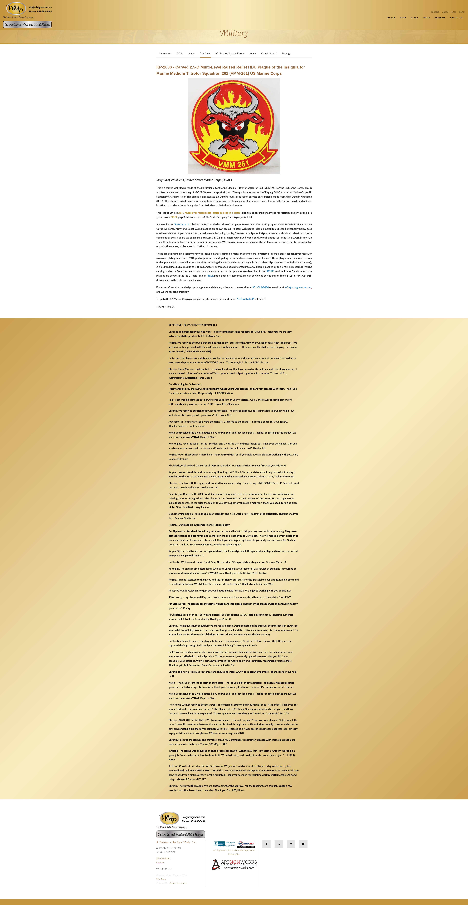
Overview (165, 53)
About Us (456, 17)
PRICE (174, 217)
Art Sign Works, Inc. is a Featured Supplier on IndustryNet (234, 852)
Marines (205, 53)
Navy (191, 53)
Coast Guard (269, 53)
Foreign (286, 53)
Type (403, 17)
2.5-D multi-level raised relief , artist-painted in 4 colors (209, 212)
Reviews (439, 17)
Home (391, 17)
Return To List (166, 306)
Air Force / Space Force (229, 53)
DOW (179, 53)
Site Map (161, 879)
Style (414, 17)
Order (462, 11)
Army (252, 53)
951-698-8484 (163, 858)
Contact (435, 11)
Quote (445, 11)
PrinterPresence (178, 883)
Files (454, 11)
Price (426, 17)
